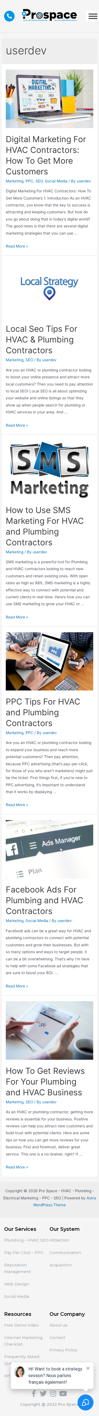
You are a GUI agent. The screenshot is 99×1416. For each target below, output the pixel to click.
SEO (39, 181)
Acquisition (61, 1265)
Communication (65, 1252)
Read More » (17, 246)
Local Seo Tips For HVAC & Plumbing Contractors (41, 339)
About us (58, 1325)
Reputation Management (17, 1268)
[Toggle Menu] (93, 16)
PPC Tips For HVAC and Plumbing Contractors (43, 712)
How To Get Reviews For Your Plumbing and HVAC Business (45, 1081)
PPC (29, 181)
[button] (9, 16)
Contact (57, 1337)
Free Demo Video (21, 1325)
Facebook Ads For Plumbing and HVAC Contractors (44, 900)
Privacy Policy (63, 1350)
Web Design (16, 1284)
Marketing (14, 181)
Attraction (59, 1240)
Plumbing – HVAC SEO (26, 1240)
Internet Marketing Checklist (23, 1341)
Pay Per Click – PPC (23, 1252)
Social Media (56, 181)
